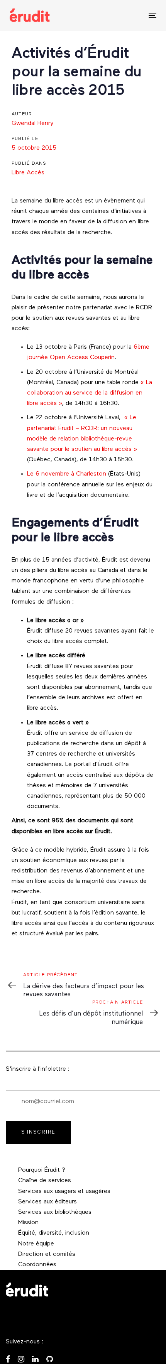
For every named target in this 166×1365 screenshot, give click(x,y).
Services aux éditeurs (47, 1202)
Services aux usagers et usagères (64, 1191)
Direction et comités (46, 1254)
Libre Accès (28, 173)
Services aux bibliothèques (54, 1212)
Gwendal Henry (33, 123)
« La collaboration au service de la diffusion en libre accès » (89, 393)
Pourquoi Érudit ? (41, 1170)
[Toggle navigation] (131, 15)
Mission (28, 1223)
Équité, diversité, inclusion (53, 1233)
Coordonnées (37, 1265)
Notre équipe (36, 1244)
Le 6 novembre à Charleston (66, 474)
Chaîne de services (44, 1181)
